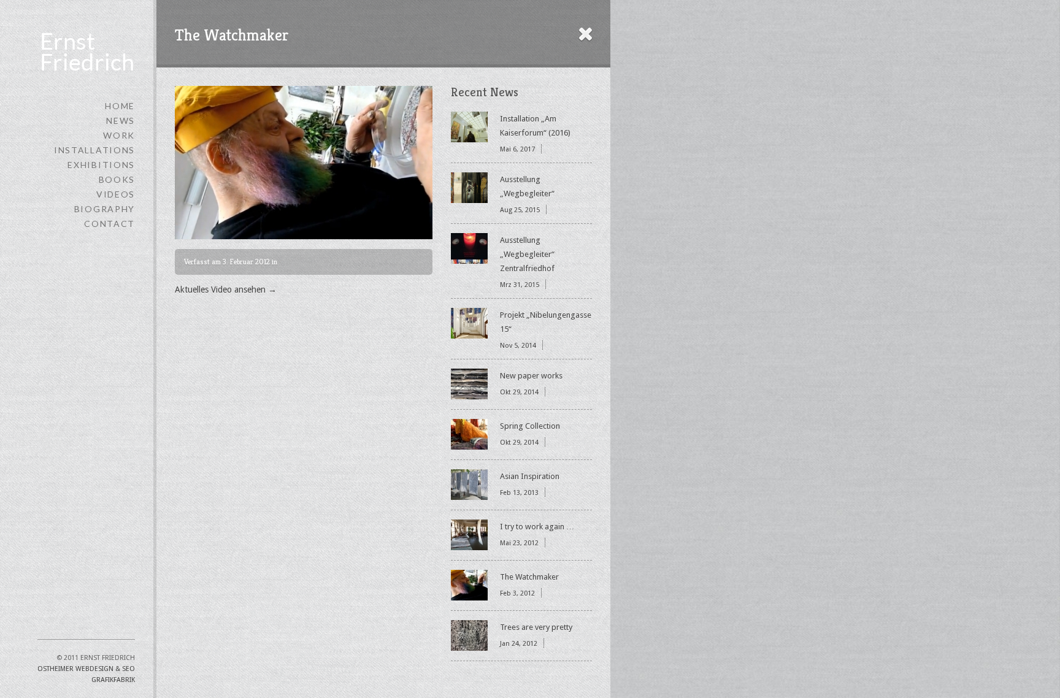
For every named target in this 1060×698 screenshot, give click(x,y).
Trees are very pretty (536, 627)
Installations (94, 150)
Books (117, 179)
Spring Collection (530, 426)
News (120, 120)
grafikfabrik (113, 680)
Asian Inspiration (529, 476)
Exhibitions (101, 164)
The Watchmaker (529, 576)
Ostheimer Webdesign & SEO (86, 669)
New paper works (531, 375)
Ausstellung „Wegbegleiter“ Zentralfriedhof (527, 254)
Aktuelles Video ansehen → (226, 289)
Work (119, 135)
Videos (115, 194)
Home (120, 106)
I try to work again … (537, 526)
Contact (109, 223)
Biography (104, 209)
